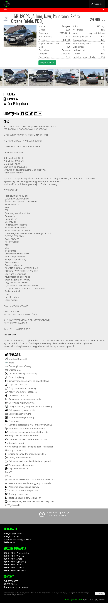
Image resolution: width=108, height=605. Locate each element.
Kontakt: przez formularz (16, 587)
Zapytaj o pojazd (47, 62)
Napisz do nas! (79, 600)
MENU (6, 9)
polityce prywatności (17, 595)
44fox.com (102, 600)
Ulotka (11, 94)
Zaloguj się (97, 4)
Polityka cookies (11, 536)
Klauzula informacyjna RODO (18, 539)
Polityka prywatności (14, 533)
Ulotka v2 (12, 98)
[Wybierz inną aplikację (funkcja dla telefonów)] (40, 113)
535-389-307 (10, 334)
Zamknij (100, 594)
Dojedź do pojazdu (17, 103)
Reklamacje (9, 542)
